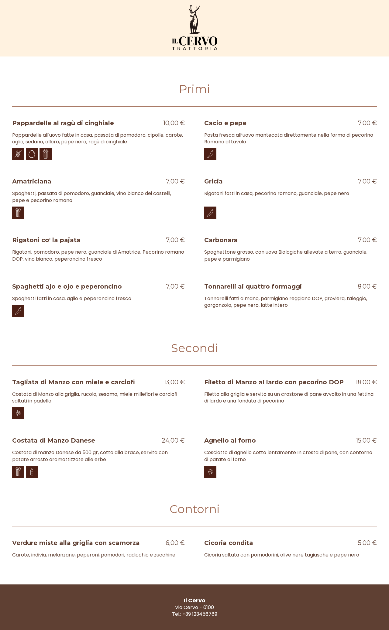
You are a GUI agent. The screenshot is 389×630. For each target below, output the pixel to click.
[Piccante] (210, 154)
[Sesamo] (18, 413)
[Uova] (32, 154)
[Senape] (32, 472)
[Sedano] (46, 154)
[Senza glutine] (18, 154)
